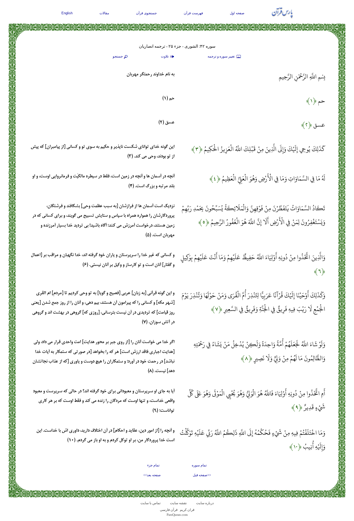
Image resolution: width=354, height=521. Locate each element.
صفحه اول (237, 13)
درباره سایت (205, 503)
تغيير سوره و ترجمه (222, 56)
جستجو (118, 56)
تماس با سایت (150, 503)
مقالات (104, 13)
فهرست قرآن (193, 13)
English (67, 13)
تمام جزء (153, 465)
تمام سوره (199, 465)
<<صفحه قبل (202, 475)
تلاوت (165, 56)
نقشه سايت (178, 503)
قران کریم (187, 510)
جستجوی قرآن (146, 13)
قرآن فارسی (169, 510)
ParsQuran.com (177, 515)
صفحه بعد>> (152, 475)
